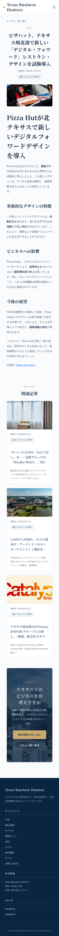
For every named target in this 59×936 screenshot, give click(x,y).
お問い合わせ (11, 863)
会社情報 (9, 852)
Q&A (7, 841)
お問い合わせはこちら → (16, 890)
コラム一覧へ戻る (29, 745)
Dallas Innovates (25, 365)
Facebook (10, 908)
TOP (7, 819)
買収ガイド (10, 836)
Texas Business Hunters (21, 7)
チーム (8, 857)
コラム (8, 847)
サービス (9, 830)
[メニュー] (54, 7)
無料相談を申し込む (29, 734)
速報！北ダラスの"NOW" (29, 77)
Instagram (10, 914)
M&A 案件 (10, 825)
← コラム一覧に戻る (16, 21)
